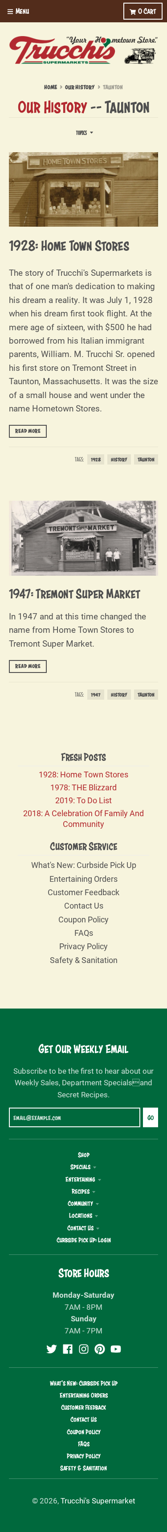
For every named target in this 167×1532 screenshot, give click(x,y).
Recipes (81, 1191)
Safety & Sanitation (84, 960)
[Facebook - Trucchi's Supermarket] (67, 1349)
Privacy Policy (83, 946)
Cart (147, 11)
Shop (84, 1154)
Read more (28, 431)
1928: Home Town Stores (69, 245)
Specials (80, 1166)
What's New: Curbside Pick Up (83, 864)
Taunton (146, 459)
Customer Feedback (83, 892)
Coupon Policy (83, 919)
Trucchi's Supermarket (98, 1500)
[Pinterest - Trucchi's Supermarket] (99, 1349)
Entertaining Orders (83, 878)
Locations (80, 1215)
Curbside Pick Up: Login (84, 1240)
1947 (96, 694)
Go (150, 1117)
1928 (96, 459)
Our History (80, 87)
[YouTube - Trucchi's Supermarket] (115, 1349)
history (119, 459)
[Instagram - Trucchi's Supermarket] (83, 1349)
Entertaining (80, 1179)
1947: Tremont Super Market (74, 593)
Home (50, 87)
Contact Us (83, 905)
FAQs (83, 932)
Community (80, 1203)
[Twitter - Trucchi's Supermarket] (51, 1349)
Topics (81, 132)
